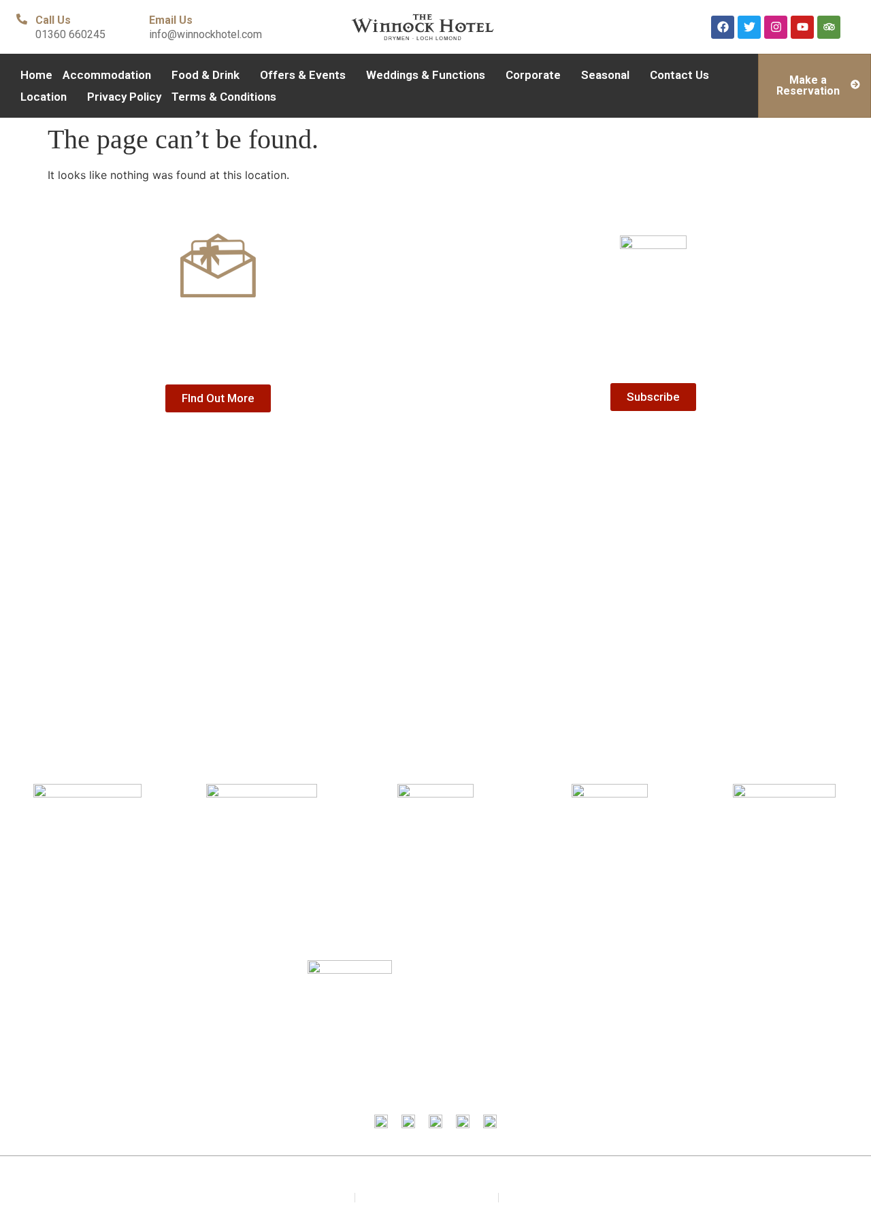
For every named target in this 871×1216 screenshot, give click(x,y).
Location (43, 96)
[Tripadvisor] (828, 27)
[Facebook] (722, 27)
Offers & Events (303, 75)
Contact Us (679, 75)
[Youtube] (802, 27)
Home (36, 75)
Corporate (533, 75)
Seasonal (605, 75)
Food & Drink (205, 75)
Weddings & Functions (425, 75)
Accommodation (107, 75)
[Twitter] (749, 27)
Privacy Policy (124, 96)
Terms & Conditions (223, 96)
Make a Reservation (808, 85)
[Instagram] (775, 27)
